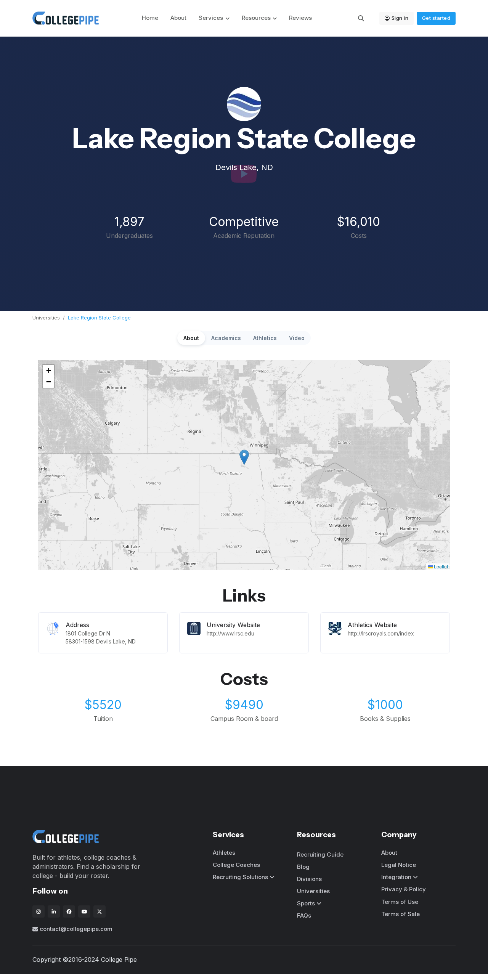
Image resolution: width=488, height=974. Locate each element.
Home (150, 17)
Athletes (224, 852)
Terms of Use (399, 901)
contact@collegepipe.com (76, 928)
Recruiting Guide (320, 854)
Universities (46, 318)
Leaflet (440, 566)
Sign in (400, 18)
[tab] (191, 338)
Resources (256, 17)
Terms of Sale (400, 914)
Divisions (309, 879)
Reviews (300, 17)
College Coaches (236, 864)
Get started (436, 18)
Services (211, 17)
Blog (303, 866)
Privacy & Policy (403, 889)
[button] (244, 457)
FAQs (304, 915)
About (178, 17)
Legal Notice (398, 864)
